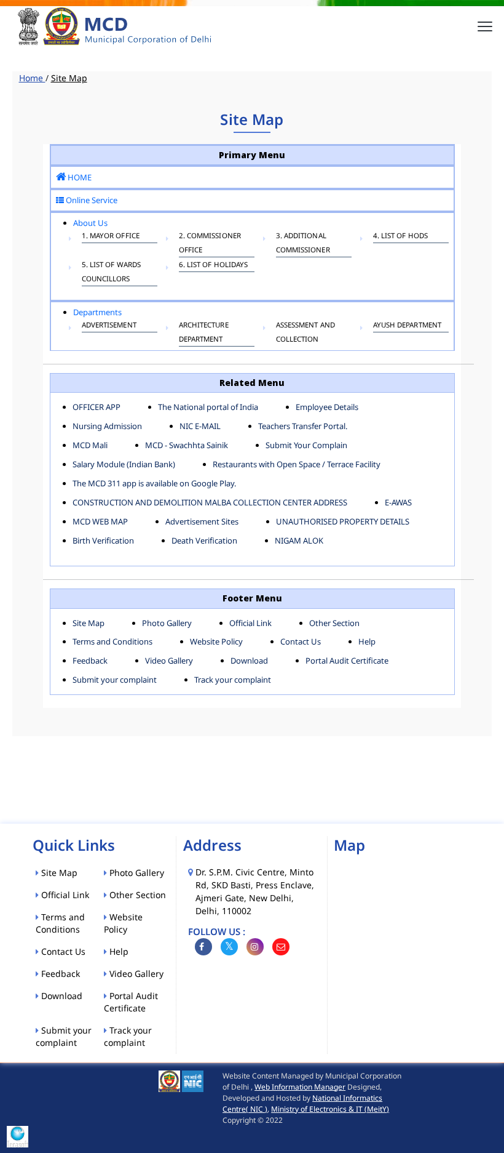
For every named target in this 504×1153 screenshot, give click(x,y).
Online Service (90, 200)
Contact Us (300, 641)
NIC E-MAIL (200, 426)
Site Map (88, 623)
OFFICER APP (96, 406)
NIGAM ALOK (299, 540)
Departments (97, 312)
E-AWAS (398, 502)
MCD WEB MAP (100, 521)
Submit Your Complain (306, 445)
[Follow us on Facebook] (203, 946)
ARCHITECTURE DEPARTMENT (204, 331)
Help (367, 641)
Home (32, 78)
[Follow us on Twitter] (229, 946)
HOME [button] (79, 177)
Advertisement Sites (201, 521)
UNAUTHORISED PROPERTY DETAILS (342, 521)
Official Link (250, 623)
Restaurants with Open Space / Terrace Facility (296, 464)
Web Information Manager (299, 1087)
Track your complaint (232, 679)
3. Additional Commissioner (303, 242)
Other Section (334, 623)
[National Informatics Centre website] (192, 1080)
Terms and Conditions (112, 641)
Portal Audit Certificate (346, 660)
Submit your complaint (115, 679)
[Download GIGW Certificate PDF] (17, 1136)
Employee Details (327, 406)
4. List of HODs (400, 235)
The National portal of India (208, 406)
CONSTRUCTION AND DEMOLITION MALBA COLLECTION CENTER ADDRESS (210, 502)
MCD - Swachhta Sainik (186, 445)
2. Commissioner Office (210, 242)
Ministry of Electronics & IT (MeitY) (330, 1109)
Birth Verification (103, 540)
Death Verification (204, 540)
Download (249, 660)
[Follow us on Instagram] (255, 946)
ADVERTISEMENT (109, 324)
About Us (90, 222)
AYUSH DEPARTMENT (407, 324)
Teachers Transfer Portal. (302, 426)
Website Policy (216, 641)
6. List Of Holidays (213, 264)
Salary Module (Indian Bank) (124, 464)
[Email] (280, 946)
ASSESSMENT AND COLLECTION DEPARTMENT (305, 339)
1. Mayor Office (111, 235)
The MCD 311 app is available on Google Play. (154, 483)
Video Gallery (169, 660)
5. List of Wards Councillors (111, 271)
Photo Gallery (167, 623)
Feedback (90, 660)
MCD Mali (90, 445)
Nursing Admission (107, 426)
